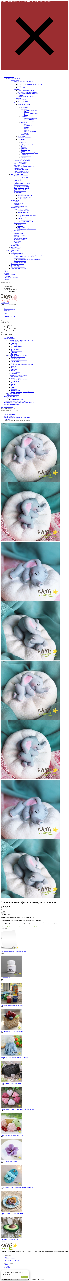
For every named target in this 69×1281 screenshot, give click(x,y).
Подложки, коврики (16, 351)
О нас (5, 270)
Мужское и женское (16, 346)
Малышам (24, 148)
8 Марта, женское (16, 361)
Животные (24, 122)
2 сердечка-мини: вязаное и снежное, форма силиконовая (17, 1109)
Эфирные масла (18, 168)
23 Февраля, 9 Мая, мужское (19, 360)
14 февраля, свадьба (19, 239)
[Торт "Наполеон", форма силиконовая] (11, 1030)
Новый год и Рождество (18, 357)
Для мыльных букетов (20, 163)
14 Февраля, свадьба (16, 358)
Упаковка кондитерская (17, 264)
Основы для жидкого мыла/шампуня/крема (30, 84)
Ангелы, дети (15, 349)
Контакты (7, 276)
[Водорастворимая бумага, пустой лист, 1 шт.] (10, 950)
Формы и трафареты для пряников (24, 256)
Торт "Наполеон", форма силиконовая (12, 1031)
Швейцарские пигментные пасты (27, 92)
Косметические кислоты (21, 185)
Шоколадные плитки (17, 376)
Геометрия (14, 373)
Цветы (23, 106)
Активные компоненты (21, 175)
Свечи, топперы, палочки (11, 404)
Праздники (24, 109)
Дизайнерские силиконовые (26, 104)
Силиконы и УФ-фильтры (21, 186)
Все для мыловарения (13, 78)
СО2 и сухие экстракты (21, 177)
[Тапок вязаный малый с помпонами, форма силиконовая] (11, 1186)
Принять (24, 1277)
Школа (13, 384)
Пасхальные (24, 140)
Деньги (23, 151)
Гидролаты (17, 182)
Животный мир (25, 159)
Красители (17, 89)
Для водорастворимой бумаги (29, 153)
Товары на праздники (17, 232)
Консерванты (18, 180)
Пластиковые (21, 139)
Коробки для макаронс (17, 399)
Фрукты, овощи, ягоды (30, 118)
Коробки (9, 398)
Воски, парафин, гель (20, 206)
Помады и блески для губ (21, 188)
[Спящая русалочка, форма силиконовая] (11, 1212)
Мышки (26, 127)
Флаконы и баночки (20, 223)
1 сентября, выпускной (30, 110)
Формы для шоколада (20, 258)
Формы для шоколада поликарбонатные (29, 259)
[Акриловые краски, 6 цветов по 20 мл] (11, 1004)
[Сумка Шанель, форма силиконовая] (11, 1082)
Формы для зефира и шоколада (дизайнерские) (20, 340)
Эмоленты (20, 194)
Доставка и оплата (9, 274)
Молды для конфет (16, 341)
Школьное (24, 142)
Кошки (26, 128)
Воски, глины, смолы (20, 191)
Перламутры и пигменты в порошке (28, 93)
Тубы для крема (22, 227)
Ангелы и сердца (26, 156)
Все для (7, 407)
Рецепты (6, 271)
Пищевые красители (17, 265)
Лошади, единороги (30, 131)
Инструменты (15, 245)
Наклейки (17, 230)
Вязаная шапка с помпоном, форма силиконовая (14, 1057)
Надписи (13, 386)
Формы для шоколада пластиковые (17, 375)
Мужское (23, 157)
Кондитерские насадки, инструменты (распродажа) (18, 402)
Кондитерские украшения (18, 268)
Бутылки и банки (29, 121)
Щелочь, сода (21, 87)
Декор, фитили (18, 203)
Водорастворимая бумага (21, 169)
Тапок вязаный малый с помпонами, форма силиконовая (17, 1187)
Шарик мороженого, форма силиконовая (12, 1135)
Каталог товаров (9, 77)
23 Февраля (17, 241)
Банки (19, 224)
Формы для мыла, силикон (21, 102)
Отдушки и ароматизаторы (22, 160)
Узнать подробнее (7, 1277)
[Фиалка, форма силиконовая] (11, 1160)
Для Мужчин (24, 107)
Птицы (26, 133)
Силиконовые (21, 136)
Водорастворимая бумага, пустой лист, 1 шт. (13, 951)
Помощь (6, 279)
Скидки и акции (15, 248)
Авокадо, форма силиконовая (9, 1239)
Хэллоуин (17, 236)
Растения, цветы (25, 150)
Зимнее (23, 145)
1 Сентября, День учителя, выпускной (22, 364)
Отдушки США (22, 162)
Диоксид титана (5, 977)
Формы (16, 201)
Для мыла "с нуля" (19, 165)
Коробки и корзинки (23, 217)
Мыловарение (15, 80)
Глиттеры (20, 95)
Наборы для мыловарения (21, 172)
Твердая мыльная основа (25, 83)
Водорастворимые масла (25, 195)
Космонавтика (15, 348)
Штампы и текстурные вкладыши (24, 166)
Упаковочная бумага (23, 212)
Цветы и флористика (17, 344)
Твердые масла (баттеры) (25, 101)
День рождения (18, 233)
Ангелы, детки (25, 134)
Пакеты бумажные (26, 220)
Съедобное (24, 116)
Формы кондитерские (17, 253)
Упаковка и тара (15, 207)
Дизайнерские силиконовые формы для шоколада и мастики (31, 255)
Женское (23, 147)
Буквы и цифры (15, 372)
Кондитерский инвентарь (18, 267)
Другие (26, 124)
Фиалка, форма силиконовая (9, 1161)
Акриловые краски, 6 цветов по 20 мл (12, 1005)
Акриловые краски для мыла (26, 96)
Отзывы (6, 273)
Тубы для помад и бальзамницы (27, 229)
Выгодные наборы (16, 247)
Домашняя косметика (17, 174)
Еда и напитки (25, 154)
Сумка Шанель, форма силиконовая (11, 1083)
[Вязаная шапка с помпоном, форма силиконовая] (11, 1056)
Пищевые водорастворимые (26, 90)
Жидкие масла (22, 99)
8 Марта (26, 112)
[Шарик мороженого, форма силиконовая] (11, 1134)
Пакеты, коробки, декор (21, 209)
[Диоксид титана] (11, 976)
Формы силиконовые (20, 261)
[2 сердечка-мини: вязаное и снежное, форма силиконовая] (11, 1108)
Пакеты (20, 218)
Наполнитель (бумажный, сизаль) (27, 215)
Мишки (26, 130)
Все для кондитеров (13, 250)
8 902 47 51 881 (5, 303)
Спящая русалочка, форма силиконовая (12, 1213)
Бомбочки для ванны (20, 189)
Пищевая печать (15, 251)
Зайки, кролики (28, 125)
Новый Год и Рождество (31, 113)
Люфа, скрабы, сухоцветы (21, 171)
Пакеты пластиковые (27, 221)
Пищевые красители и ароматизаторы (15, 401)
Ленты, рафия (21, 213)
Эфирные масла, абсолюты (22, 183)
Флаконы (20, 226)
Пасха (26, 115)
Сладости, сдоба (29, 119)
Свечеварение (15, 200)
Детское (13, 370)
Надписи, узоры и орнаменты (29, 144)
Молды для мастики (20, 262)
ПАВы (19, 86)
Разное (13, 387)
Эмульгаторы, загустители (21, 179)
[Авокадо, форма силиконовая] (11, 1238)
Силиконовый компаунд (24, 137)
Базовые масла (18, 98)
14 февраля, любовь (16, 378)
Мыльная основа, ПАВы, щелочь (23, 81)
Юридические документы (11, 277)
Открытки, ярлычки (23, 210)
